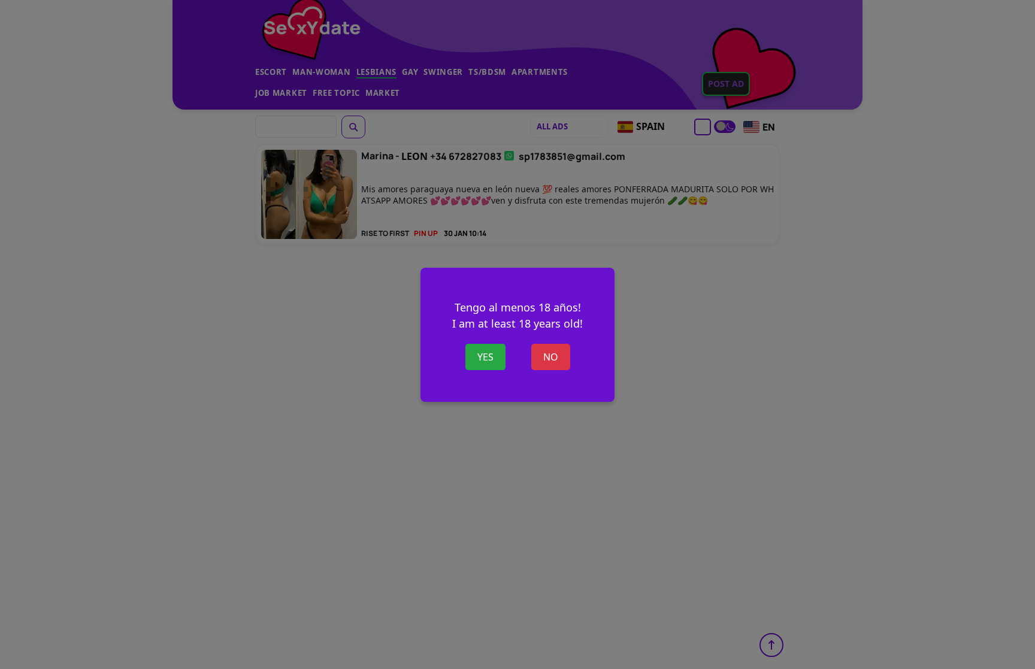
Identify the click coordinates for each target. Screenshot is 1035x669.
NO (550, 357)
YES (485, 357)
